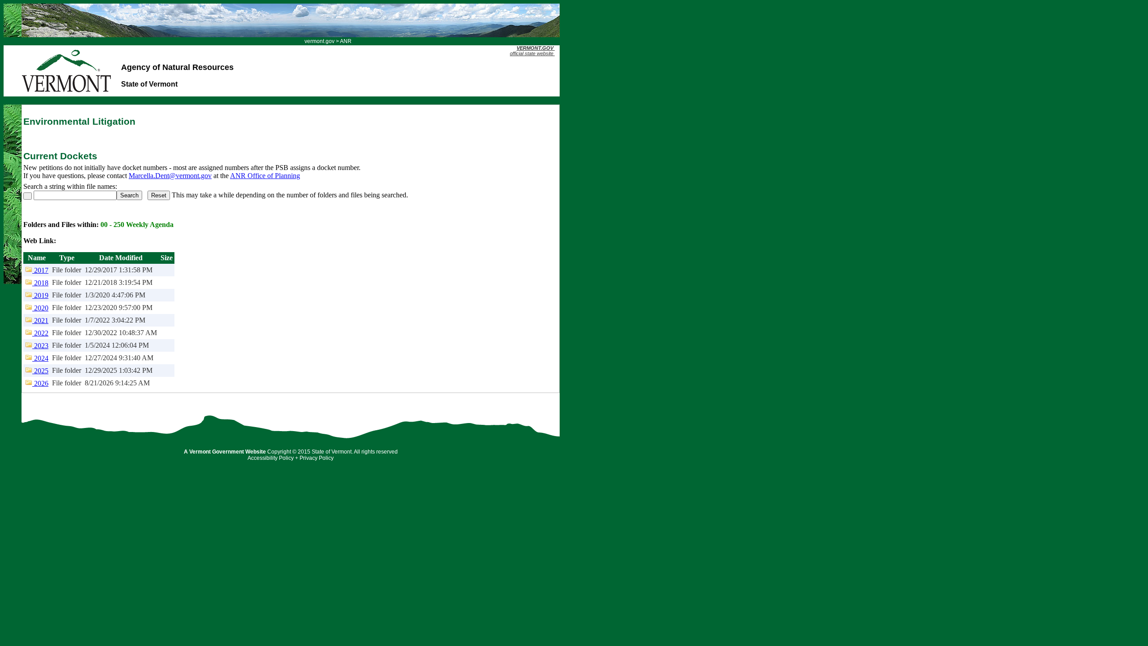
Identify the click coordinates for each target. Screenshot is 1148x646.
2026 (40, 383)
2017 (40, 270)
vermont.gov (319, 41)
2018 (40, 283)
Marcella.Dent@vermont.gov (170, 175)
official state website (531, 50)
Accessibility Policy (271, 458)
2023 (40, 345)
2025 (40, 371)
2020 (40, 308)
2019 (40, 295)
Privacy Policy (317, 458)
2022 (40, 333)
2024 (40, 358)
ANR (346, 41)
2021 (40, 320)
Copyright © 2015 (288, 452)
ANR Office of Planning (265, 175)
